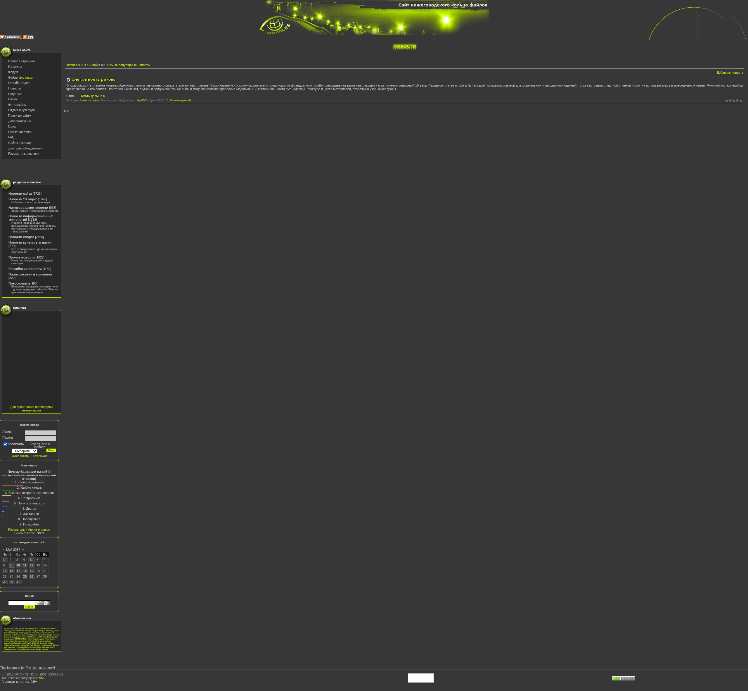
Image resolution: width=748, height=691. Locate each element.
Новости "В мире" (22, 199)
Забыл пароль (20, 455)
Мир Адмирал (9, 647)
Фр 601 (22, 629)
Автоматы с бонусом (20, 645)
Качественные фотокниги (20, 641)
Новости (14, 88)
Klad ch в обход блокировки (28, 631)
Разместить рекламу (23, 153)
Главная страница (21, 61)
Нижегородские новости (28, 207)
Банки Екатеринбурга (32, 647)
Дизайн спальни (42, 649)
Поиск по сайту (19, 115)
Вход (11, 126)
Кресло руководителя (40, 635)
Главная (71, 65)
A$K (42, 678)
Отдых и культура (21, 110)
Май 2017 (13, 549)
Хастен (33, 641)
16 (11, 571)
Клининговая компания (45, 633)
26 (31, 576)
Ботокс (53, 629)
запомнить (16, 444)
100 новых (26, 77)
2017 (84, 65)
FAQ (11, 137)
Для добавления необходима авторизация (31, 408)
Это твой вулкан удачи (26, 649)
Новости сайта (20, 193)
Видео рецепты (10, 649)
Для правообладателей (25, 148)
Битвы (13, 99)
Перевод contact (10, 631)
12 (31, 565)
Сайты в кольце (20, 142)
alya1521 (142, 100)
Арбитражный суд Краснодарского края (19, 633)
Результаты (16, 529)
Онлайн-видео (19, 83)
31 (18, 582)
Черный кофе (44, 629)
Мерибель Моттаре (38, 637)
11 (24, 565)
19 (31, 571)
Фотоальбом (17, 104)
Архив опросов (39, 529)
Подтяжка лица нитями (21, 635)
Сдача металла (48, 647)
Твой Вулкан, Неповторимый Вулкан (44, 645)
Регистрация (39, 455)
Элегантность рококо (94, 79)
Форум (13, 72)
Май (94, 65)
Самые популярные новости (128, 65)
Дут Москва (54, 635)
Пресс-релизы (19, 283)
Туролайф (19, 647)
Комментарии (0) (180, 100)
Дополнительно (19, 121)
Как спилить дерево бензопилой (17, 637)
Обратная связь (20, 132)
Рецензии (15, 94)
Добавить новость (730, 72)
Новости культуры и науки (29, 242)
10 (18, 565)
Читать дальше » (92, 96)
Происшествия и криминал (30, 274)
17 (18, 571)
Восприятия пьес (31, 629)
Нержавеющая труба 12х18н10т (26, 643)
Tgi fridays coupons (11, 629)
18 (25, 571)
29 (4, 582)
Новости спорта (21, 237)
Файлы (13, 77)
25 (25, 576)
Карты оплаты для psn (49, 631)
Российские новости (25, 268)
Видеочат (7, 635)
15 (4, 571)
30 (11, 582)
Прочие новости (21, 257)
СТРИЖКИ (19, 639)
